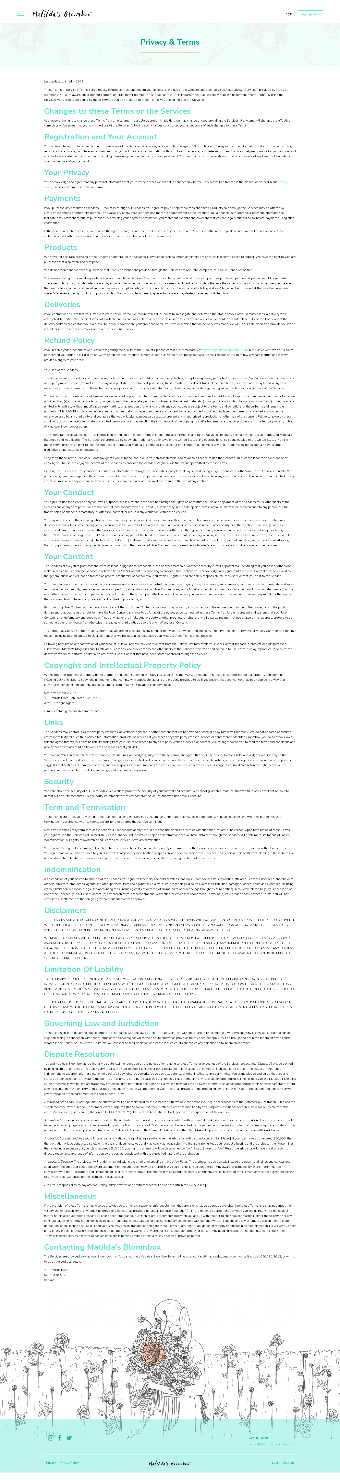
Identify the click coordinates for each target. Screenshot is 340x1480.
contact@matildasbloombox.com (225, 350)
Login (288, 14)
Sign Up (288, 1463)
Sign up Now (310, 14)
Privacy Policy (69, 1463)
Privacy (51, 1463)
